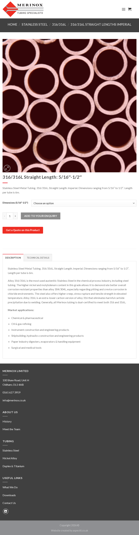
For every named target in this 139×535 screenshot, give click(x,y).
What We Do (10, 487)
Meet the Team (11, 429)
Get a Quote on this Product (23, 230)
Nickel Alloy (10, 458)
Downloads (9, 495)
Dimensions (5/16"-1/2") (15, 203)
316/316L (59, 24)
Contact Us (9, 502)
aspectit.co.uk (80, 530)
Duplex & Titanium (13, 466)
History (7, 421)
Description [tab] (13, 257)
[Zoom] (7, 168)
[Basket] (129, 9)
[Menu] (124, 9)
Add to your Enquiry (40, 215)
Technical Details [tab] (38, 257)
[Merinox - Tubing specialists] (23, 9)
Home (12, 24)
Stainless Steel (35, 24)
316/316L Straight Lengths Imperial (101, 24)
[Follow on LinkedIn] (5, 511)
